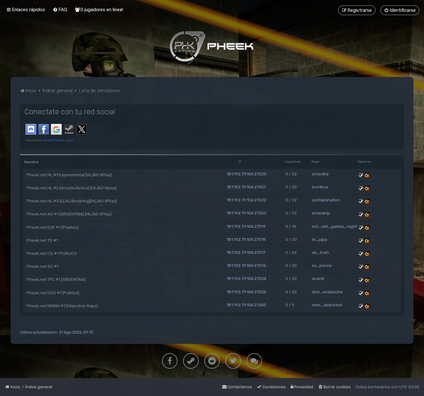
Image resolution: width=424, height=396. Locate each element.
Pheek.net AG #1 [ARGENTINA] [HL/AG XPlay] (69, 214)
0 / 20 (291, 187)
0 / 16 (291, 226)
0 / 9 (290, 305)
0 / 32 (291, 174)
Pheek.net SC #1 (43, 266)
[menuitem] (60, 9)
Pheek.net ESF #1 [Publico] (52, 227)
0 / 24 (291, 252)
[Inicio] (212, 46)
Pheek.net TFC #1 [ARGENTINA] (56, 279)
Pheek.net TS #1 (42, 240)
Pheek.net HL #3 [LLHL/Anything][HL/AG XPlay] (72, 201)
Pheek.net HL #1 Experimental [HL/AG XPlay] (69, 175)
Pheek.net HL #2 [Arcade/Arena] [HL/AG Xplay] (71, 188)
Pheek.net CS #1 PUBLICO (52, 253)
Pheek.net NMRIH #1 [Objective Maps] (62, 306)
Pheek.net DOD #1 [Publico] (53, 292)
